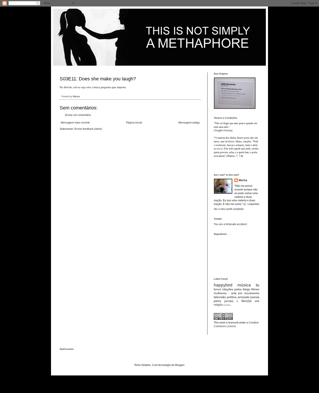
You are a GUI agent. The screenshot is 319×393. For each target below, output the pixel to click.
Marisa (243, 180)
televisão (220, 297)
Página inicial (134, 122)
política (232, 297)
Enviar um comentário (78, 115)
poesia (254, 297)
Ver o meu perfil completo (229, 209)
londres (227, 305)
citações (227, 289)
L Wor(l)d (244, 301)
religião (218, 304)
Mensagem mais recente (75, 122)
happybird (223, 285)
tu (257, 285)
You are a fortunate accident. (230, 224)
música (244, 285)
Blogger (179, 365)
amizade (243, 297)
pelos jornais (223, 301)
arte (257, 301)
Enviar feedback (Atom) (88, 128)
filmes (255, 289)
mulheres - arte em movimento (236, 293)
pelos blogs (242, 289)
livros (217, 289)
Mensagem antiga (189, 122)
